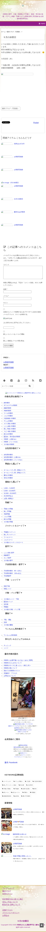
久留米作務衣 (38, 781)
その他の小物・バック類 (12, 609)
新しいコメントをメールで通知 (13, 334)
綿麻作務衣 (7, 408)
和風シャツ (7, 589)
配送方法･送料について (11, 905)
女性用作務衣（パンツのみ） (13, 460)
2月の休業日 (14, 182)
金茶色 (17, 796)
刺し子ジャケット (10, 534)
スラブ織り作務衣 (10, 423)
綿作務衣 (7, 403)
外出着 (22, 785)
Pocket (36, 123)
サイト (5, 303)
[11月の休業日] (7, 199)
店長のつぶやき (22, 731)
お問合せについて (10, 676)
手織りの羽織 (8, 509)
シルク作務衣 (8, 416)
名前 (5, 289)
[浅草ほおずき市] (7, 144)
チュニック (7, 645)
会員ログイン (7, 894)
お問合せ (5, 915)
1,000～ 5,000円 (9, 488)
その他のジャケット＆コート (13, 542)
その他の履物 (8, 625)
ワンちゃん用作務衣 (10, 635)
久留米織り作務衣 (10, 418)
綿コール (6, 792)
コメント (6, 264)
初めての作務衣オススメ (12, 670)
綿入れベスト (16, 792)
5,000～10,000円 (9, 491)
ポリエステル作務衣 (10, 405)
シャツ (6, 648)
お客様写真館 (18, 157)
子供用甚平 (7, 576)
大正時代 (30, 785)
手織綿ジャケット (10, 532)
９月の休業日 (23, 921)
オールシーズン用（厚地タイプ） (15, 473)
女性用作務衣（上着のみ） (13, 457)
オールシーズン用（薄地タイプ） (15, 470)
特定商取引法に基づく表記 (12, 899)
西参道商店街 (7, 796)
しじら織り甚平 (9, 553)
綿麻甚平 (7, 555)
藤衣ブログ (6, 891)
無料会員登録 (17, 747)
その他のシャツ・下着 (11, 599)
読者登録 (16, 728)
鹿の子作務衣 (26, 796)
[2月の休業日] (5, 182)
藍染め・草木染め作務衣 (12, 436)
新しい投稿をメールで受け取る (13, 341)
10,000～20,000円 (10, 493)
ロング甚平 (7, 558)
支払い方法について (10, 902)
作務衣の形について (10, 668)
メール (6, 296)
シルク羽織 (7, 516)
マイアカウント (18, 757)
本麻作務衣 (7, 410)
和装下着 (7, 586)
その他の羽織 (8, 522)
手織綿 (17, 789)
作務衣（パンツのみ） (11, 442)
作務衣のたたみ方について (13, 663)
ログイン (23, 755)
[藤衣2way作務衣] (7, 212)
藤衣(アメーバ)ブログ (14, 726)
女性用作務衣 (8, 454)
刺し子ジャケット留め (10, 785)
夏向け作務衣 (8, 475)
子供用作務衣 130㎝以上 (12, 573)
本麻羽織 (7, 514)
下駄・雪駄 (7, 620)
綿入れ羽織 (7, 519)
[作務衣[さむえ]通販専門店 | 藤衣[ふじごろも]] (23, 7)
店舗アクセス (7, 910)
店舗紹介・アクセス (10, 673)
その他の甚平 (8, 560)
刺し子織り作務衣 (10, 429)
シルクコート (8, 540)
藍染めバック (8, 601)
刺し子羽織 (7, 511)
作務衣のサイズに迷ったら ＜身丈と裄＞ (17, 665)
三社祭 (28, 781)
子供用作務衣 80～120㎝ (13, 571)
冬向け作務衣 (8, 478)
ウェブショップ (8, 888)
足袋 (5, 622)
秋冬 (35, 789)
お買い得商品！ (9, 498)
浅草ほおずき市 (19, 144)
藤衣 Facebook (11, 762)
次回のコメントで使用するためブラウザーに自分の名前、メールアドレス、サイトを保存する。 (22, 313)
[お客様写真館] (7, 157)
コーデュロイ (7, 781)
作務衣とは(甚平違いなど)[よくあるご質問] (18, 660)
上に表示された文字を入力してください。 (17, 322)
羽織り (26, 792)
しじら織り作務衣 (10, 426)
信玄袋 (6, 604)
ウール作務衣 (8, 413)
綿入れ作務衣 (8, 434)
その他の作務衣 (9, 444)
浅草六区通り (26, 789)
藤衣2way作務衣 (19, 212)
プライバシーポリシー (10, 913)
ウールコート (8, 537)
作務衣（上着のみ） (10, 439)
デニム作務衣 (8, 421)
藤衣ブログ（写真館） (10, 108)
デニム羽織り (19, 781)
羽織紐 (6, 607)
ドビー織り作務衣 (10, 431)
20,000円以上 (8, 496)
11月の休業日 (18, 199)
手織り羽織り (7, 789)
